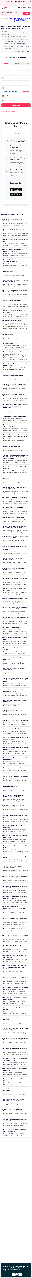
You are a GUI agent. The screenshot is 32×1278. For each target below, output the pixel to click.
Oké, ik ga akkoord (17, 1274)
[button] (3, 95)
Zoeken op (16, 105)
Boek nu (27, 13)
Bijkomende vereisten (10, 100)
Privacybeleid (4, 111)
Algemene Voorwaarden (12, 111)
